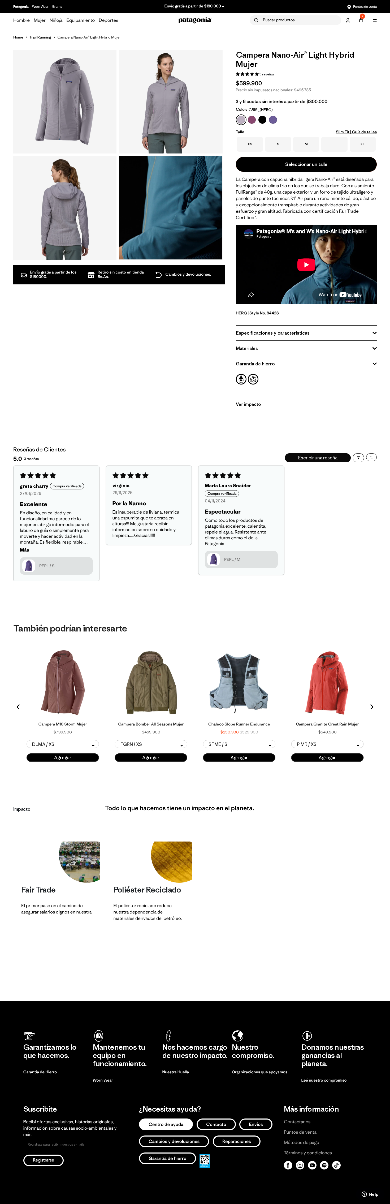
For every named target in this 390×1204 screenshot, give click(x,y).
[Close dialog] (293, 569)
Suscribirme (247, 625)
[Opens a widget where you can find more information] (370, 1194)
